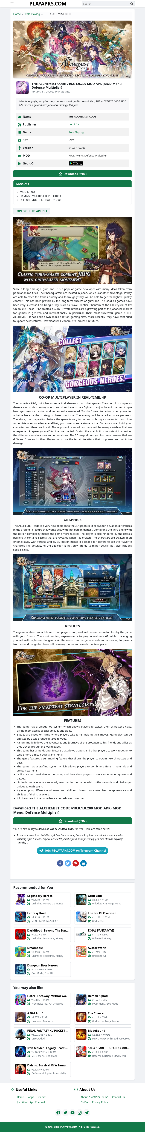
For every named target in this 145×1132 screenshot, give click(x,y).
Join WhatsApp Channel (31, 1102)
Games (42, 1097)
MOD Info (22, 183)
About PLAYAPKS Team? (94, 1097)
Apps (31, 1097)
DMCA (84, 1102)
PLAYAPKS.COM (47, 3)
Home (17, 14)
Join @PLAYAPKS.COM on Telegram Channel (75, 851)
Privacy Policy (100, 1102)
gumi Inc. (74, 124)
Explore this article (32, 211)
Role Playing (32, 14)
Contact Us (118, 1097)
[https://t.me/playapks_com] (86, 1112)
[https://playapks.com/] (58, 1112)
